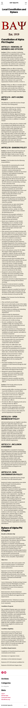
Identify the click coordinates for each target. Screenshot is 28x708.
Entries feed (4, 695)
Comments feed (5, 697)
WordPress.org (5, 699)
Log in (3, 693)
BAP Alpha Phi (14, 2)
